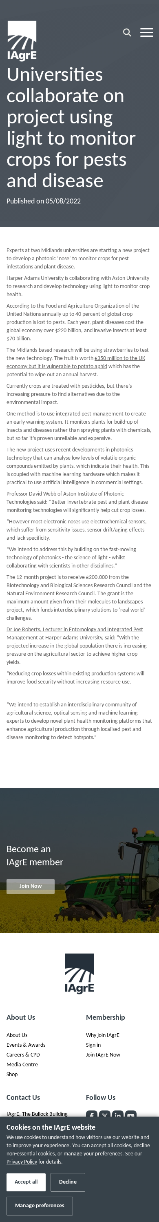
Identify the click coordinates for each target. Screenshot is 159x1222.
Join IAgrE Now (103, 1055)
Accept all (26, 1182)
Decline (68, 1182)
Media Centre (22, 1065)
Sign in (93, 1045)
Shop (12, 1075)
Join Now (31, 886)
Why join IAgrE (102, 1035)
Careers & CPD (23, 1055)
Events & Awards (26, 1045)
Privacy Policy (22, 1162)
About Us (17, 1035)
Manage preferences (39, 1206)
